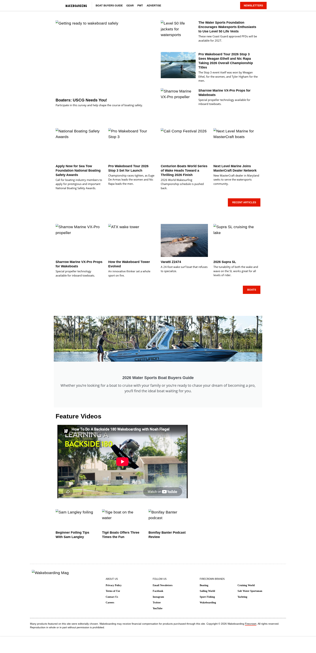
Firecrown (250, 623)
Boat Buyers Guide (109, 5)
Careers (110, 602)
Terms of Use (113, 591)
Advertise (154, 5)
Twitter (157, 602)
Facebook (158, 591)
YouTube (157, 608)
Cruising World (246, 585)
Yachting (242, 597)
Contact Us (112, 597)
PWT (140, 5)
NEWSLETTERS (253, 5)
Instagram (158, 597)
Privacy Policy (114, 585)
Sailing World (207, 591)
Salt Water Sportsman (250, 591)
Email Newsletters (162, 585)
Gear (130, 5)
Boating (204, 585)
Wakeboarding (208, 602)
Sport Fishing (207, 597)
